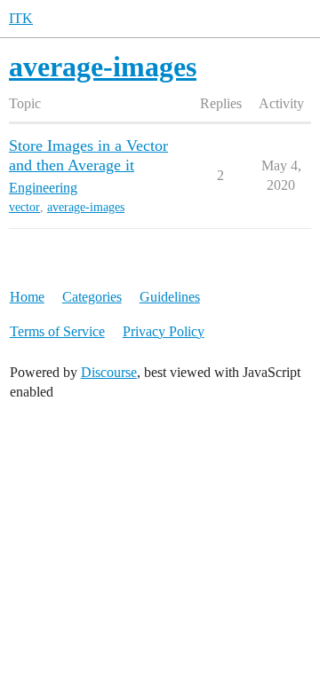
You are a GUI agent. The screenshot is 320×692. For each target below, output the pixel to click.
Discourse (109, 372)
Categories (92, 296)
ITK (21, 18)
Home (27, 296)
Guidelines (170, 296)
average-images (85, 207)
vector (24, 207)
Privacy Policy (163, 331)
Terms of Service (57, 331)
